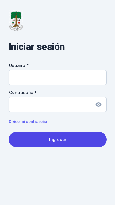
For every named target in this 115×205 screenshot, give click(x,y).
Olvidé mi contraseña (28, 121)
